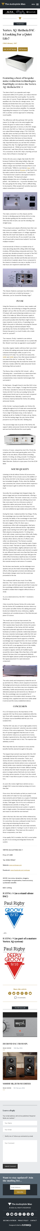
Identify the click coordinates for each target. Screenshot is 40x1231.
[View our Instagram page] (20, 1214)
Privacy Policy (23, 1221)
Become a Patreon (9, 1221)
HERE (5, 357)
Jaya (28, 168)
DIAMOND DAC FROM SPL (15, 1043)
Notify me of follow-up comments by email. (19, 1136)
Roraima (22, 170)
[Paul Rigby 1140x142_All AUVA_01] (20, 12)
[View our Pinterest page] (24, 1214)
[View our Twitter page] (15, 1214)
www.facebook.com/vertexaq (20, 870)
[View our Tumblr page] (28, 1214)
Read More (7, 1048)
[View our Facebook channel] (11, 1214)
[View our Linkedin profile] (32, 1214)
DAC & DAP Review (10, 49)
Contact (33, 1221)
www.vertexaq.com (15, 865)
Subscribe (20, 1192)
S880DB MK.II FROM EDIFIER (17, 1083)
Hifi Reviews (23, 49)
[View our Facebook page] (7, 1214)
